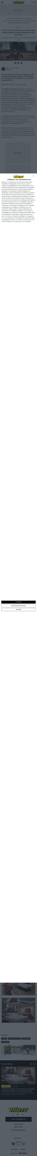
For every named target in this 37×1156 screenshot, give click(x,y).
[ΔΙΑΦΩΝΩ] (34, 176)
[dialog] (18, 578)
